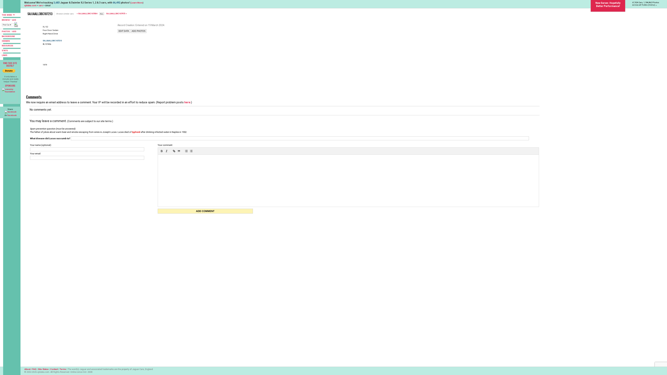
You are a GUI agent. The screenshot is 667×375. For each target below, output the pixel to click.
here (187, 102)
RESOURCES (7, 46)
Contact (54, 369)
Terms (63, 369)
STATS (5, 50)
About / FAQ (30, 369)
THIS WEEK (7, 15)
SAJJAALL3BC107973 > (116, 13)
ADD (14, 20)
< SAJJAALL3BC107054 (87, 13)
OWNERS (6, 41)
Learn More (137, 3)
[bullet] (191, 151)
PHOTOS (6, 31)
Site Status (43, 369)
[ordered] (186, 151)
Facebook (12, 115)
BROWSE (6, 20)
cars (41, 5)
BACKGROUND (8, 36)
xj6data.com (30, 5)
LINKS (4, 55)
